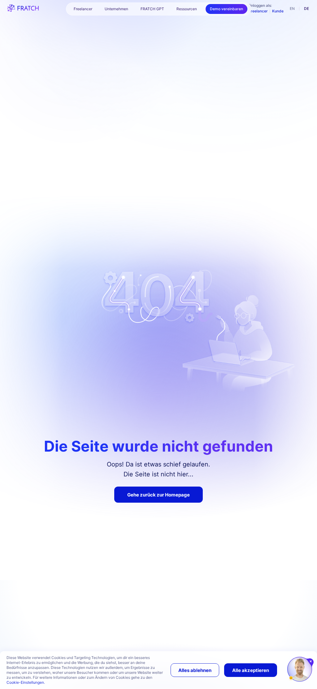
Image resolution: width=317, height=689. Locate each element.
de (306, 8)
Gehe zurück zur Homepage (158, 495)
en (292, 8)
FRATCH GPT (152, 8)
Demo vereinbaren (226, 8)
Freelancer (258, 11)
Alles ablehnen (194, 670)
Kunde (278, 11)
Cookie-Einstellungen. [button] (26, 682)
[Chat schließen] (311, 661)
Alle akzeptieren (250, 670)
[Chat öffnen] (299, 669)
